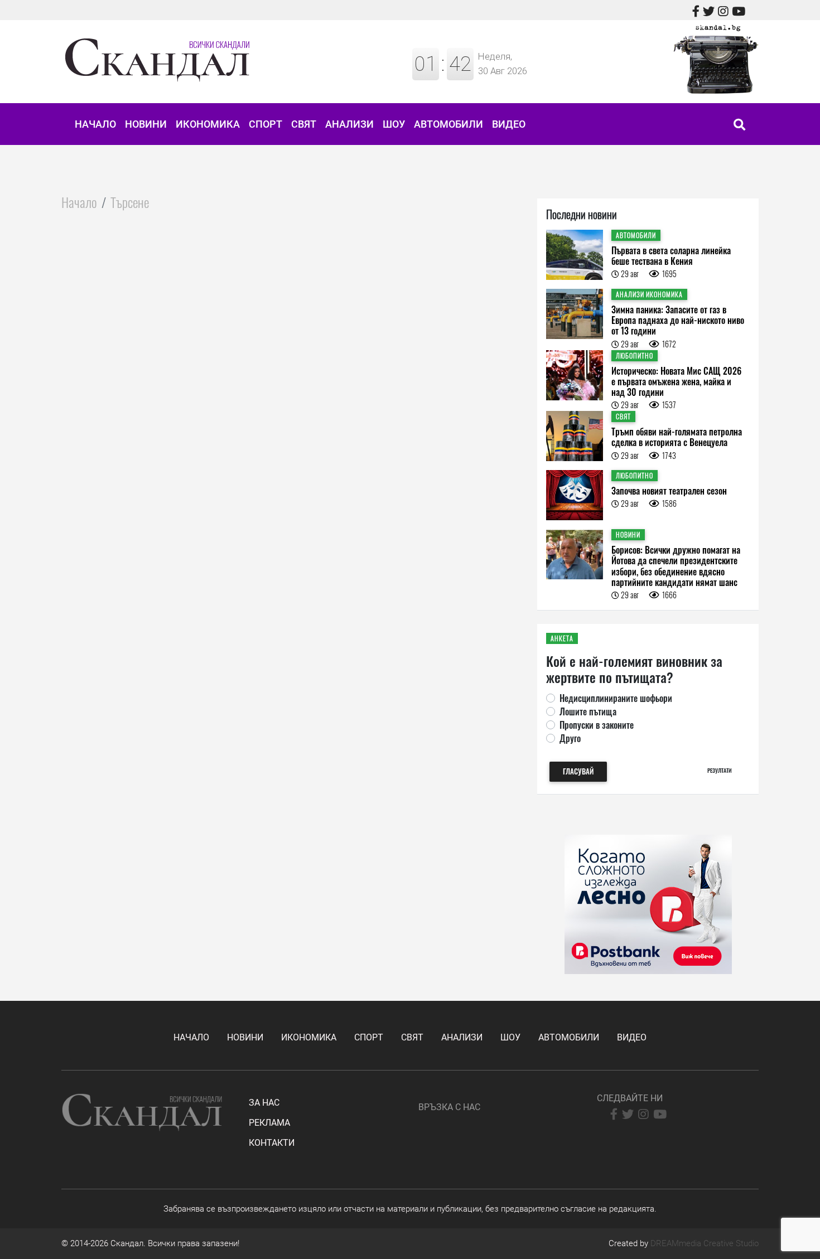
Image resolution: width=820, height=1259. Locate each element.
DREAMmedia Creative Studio (704, 1243)
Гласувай (578, 771)
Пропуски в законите (596, 725)
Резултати (719, 770)
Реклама (269, 1122)
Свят (303, 124)
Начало (95, 124)
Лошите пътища (587, 711)
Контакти (272, 1142)
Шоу (394, 124)
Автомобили (448, 124)
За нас (264, 1102)
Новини (146, 124)
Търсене (129, 202)
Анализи (349, 124)
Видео (508, 124)
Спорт (265, 124)
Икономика (208, 124)
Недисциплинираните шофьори (615, 698)
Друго (570, 738)
